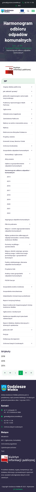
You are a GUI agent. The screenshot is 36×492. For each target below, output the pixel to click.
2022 (8, 213)
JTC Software (18, 489)
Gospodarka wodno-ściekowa (13, 287)
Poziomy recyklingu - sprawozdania (12, 245)
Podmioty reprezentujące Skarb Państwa (14, 104)
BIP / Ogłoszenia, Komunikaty (11, 440)
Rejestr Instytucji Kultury (11, 300)
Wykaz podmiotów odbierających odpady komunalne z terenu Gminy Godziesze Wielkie (17, 237)
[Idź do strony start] (5, 373)
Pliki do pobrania (11, 224)
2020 (8, 204)
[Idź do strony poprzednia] (10, 373)
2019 (8, 199)
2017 (8, 190)
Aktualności (4, 436)
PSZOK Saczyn (10, 280)
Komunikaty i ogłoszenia (13, 154)
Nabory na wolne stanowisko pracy (15, 123)
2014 (8, 177)
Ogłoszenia (7, 109)
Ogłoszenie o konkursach (12, 312)
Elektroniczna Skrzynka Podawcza (15, 132)
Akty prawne (9, 159)
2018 (8, 195)
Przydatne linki (10, 269)
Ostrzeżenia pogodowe (9, 444)
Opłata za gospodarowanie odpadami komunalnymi (14, 165)
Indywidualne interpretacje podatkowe (16, 296)
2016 (8, 186)
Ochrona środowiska (10, 146)
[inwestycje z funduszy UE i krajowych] (22, 11)
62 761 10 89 (8, 423)
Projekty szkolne (9, 137)
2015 (8, 181)
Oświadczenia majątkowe (12, 114)
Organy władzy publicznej (12, 87)
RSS (19, 6)
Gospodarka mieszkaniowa (12, 291)
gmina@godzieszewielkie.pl (11, 2)
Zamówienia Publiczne (11, 118)
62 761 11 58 (29, 2)
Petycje (5, 334)
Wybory (5, 128)
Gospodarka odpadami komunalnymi (16, 150)
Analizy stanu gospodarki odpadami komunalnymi (14, 275)
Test (2, 451)
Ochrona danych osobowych (13, 427)
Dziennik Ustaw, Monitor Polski (14, 141)
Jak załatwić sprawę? (10, 91)
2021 (8, 208)
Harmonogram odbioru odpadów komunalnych (17, 171)
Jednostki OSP (8, 330)
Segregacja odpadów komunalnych (17, 220)
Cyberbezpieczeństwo (8, 447)
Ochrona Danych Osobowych (13, 343)
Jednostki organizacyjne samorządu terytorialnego (15, 97)
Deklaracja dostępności (11, 339)
